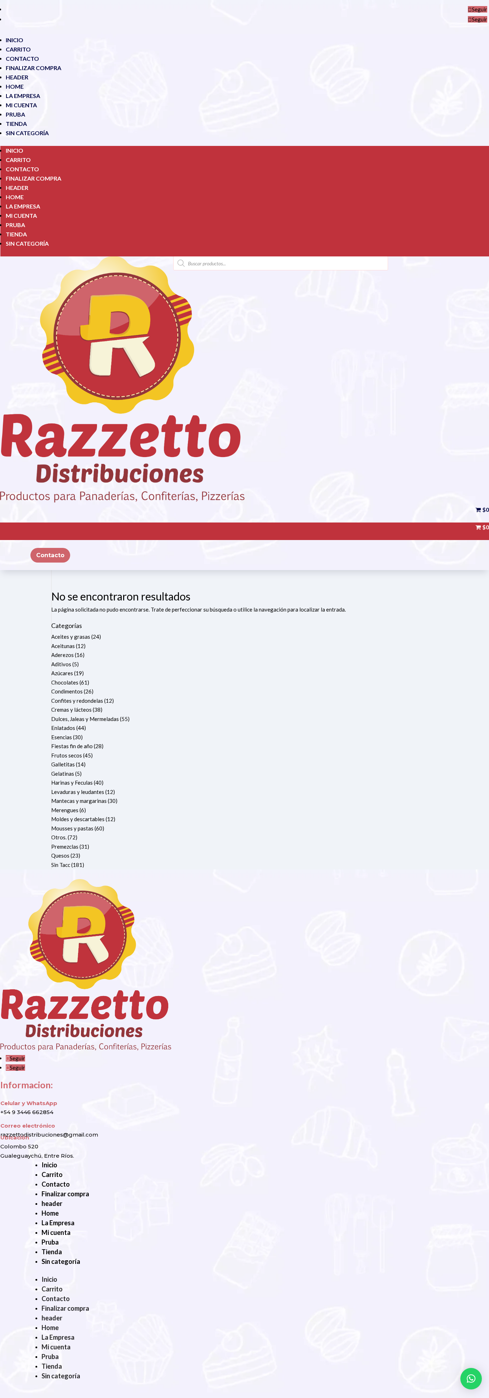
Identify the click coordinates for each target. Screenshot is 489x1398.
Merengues (64, 810)
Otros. (59, 837)
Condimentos (67, 691)
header (17, 77)
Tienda (16, 123)
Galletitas (63, 764)
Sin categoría (27, 132)
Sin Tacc (60, 865)
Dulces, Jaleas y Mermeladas (85, 719)
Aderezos (62, 655)
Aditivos (61, 664)
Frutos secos (66, 755)
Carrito (18, 49)
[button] (471, 1378)
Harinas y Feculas (72, 782)
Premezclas (64, 846)
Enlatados (63, 728)
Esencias (61, 737)
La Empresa (23, 95)
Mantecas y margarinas (79, 801)
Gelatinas (62, 773)
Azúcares (62, 673)
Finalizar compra (33, 67)
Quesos (60, 855)
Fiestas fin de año (72, 746)
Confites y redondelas (77, 700)
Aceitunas (63, 646)
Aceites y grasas (70, 636)
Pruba (15, 114)
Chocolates (64, 682)
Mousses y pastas (72, 828)
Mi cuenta (21, 105)
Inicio (14, 39)
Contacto (22, 58)
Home (15, 86)
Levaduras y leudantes (77, 792)
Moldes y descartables (78, 819)
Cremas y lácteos (71, 709)
